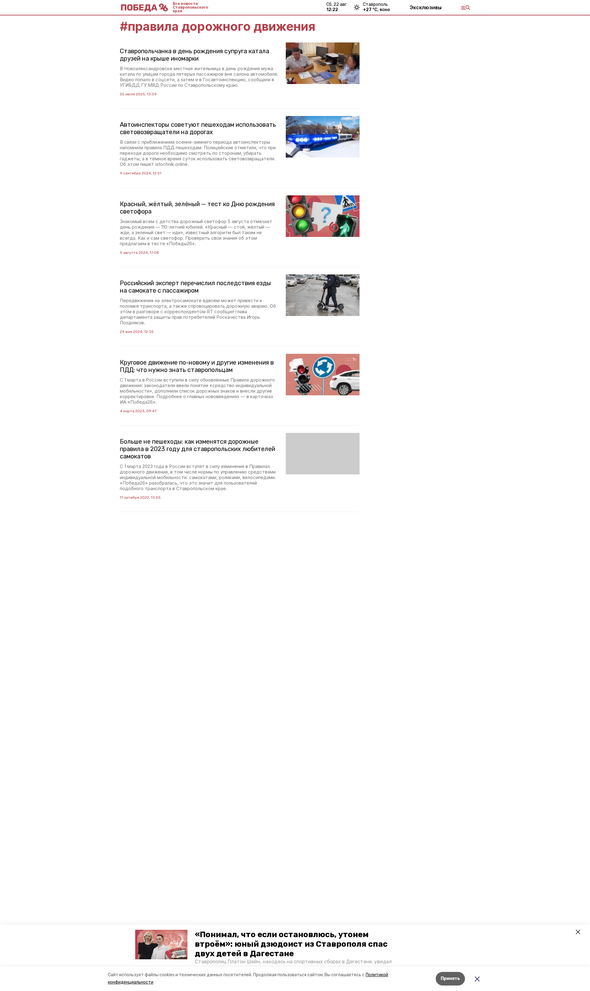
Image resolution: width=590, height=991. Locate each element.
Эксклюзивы (426, 7)
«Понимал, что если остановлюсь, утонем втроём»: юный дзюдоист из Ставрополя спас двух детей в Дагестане (291, 944)
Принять (450, 978)
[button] (161, 944)
